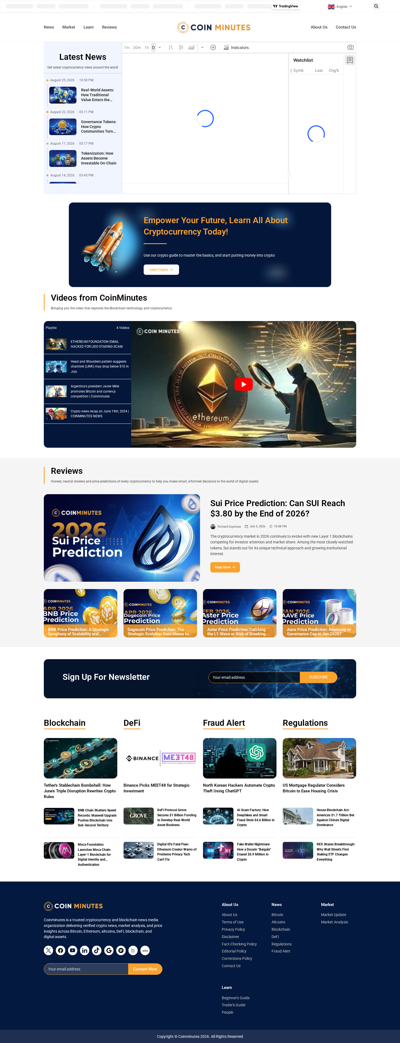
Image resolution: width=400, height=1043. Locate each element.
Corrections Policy (237, 958)
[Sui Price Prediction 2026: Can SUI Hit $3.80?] (122, 538)
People (227, 1012)
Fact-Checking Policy (239, 944)
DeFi (132, 723)
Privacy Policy (233, 929)
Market (68, 27)
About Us (319, 27)
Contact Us (346, 27)
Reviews (109, 27)
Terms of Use (233, 922)
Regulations (305, 723)
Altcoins (278, 922)
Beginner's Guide (236, 998)
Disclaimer (230, 937)
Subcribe (318, 677)
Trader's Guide (233, 1005)
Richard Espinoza (229, 526)
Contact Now (145, 969)
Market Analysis (334, 922)
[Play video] (244, 384)
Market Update (333, 915)
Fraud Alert (224, 723)
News (49, 27)
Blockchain (64, 723)
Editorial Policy (234, 951)
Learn (89, 27)
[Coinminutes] (213, 27)
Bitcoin (277, 915)
